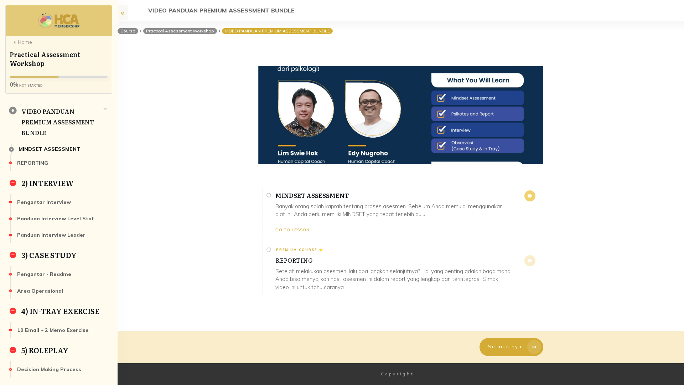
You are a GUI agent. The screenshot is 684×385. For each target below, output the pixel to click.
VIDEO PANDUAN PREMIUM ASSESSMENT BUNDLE (57, 122)
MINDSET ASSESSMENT (312, 195)
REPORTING (294, 260)
